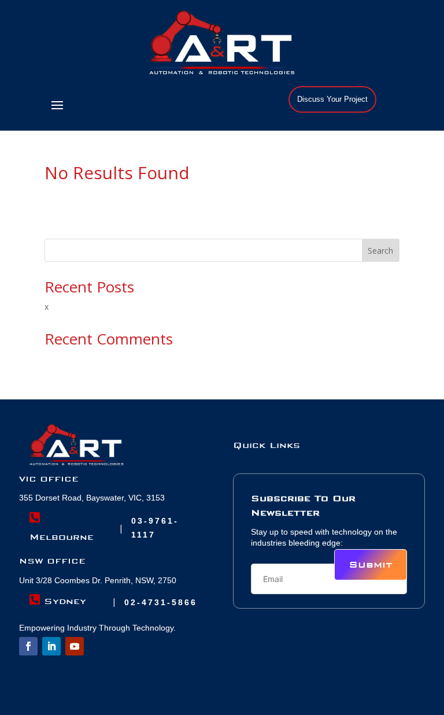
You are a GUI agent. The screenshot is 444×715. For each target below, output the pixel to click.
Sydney (57, 600)
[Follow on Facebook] (28, 646)
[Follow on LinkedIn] (51, 646)
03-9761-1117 (155, 527)
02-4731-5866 (160, 602)
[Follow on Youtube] (74, 646)
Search (380, 250)
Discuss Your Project (332, 99)
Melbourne (61, 527)
